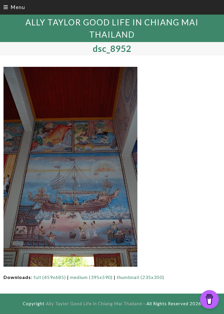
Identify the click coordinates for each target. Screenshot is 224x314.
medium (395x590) (91, 277)
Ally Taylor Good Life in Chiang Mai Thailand (94, 303)
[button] (14, 7)
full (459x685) (50, 277)
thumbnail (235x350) (140, 277)
